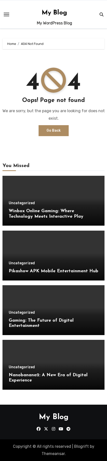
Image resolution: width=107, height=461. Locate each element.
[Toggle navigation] (6, 14)
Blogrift (81, 446)
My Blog (54, 12)
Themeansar (53, 453)
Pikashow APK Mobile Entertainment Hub (53, 271)
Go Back (54, 130)
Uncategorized (22, 203)
